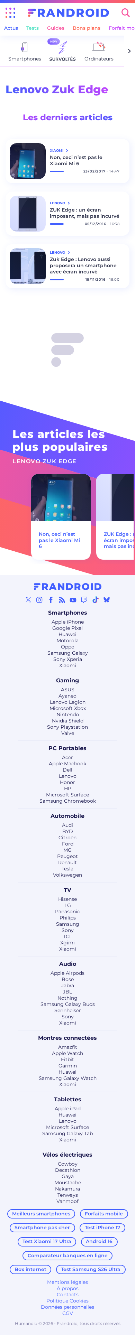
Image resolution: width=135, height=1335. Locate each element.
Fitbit (67, 1059)
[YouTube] (73, 600)
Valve (67, 733)
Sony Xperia (67, 659)
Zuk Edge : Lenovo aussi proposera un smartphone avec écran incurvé (83, 265)
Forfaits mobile (104, 1214)
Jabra (67, 985)
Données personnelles (67, 1307)
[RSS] (62, 600)
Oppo (67, 647)
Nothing (67, 998)
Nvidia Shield (67, 721)
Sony (68, 930)
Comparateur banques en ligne (68, 1255)
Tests (32, 28)
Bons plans (86, 28)
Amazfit (67, 1047)
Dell (67, 770)
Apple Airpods (67, 973)
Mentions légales (67, 1282)
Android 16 (99, 1241)
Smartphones (67, 612)
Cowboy (68, 1164)
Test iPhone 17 (102, 1227)
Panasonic (67, 911)
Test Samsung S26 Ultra (90, 1269)
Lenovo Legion (68, 702)
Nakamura (67, 1189)
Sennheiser (67, 1010)
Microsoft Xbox (68, 708)
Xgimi (67, 943)
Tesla (67, 869)
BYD (67, 831)
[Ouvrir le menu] (10, 13)
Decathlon (67, 1170)
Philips (68, 918)
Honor (67, 782)
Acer (67, 757)
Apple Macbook (67, 763)
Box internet (30, 1269)
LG (67, 905)
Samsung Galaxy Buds (67, 1004)
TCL (67, 936)
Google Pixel (67, 628)
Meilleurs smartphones (41, 1214)
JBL (67, 992)
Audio (67, 964)
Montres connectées (67, 1038)
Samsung (67, 924)
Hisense (67, 899)
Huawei (67, 634)
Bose (68, 979)
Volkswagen (67, 875)
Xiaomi (67, 665)
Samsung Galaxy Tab (67, 1133)
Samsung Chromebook (67, 801)
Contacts (68, 1294)
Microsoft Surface (67, 795)
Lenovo (67, 776)
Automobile (67, 816)
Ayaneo (67, 696)
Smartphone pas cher (42, 1227)
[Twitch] (84, 600)
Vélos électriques (67, 1154)
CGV (67, 1313)
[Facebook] (51, 600)
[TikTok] (95, 600)
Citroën (67, 837)
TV (67, 890)
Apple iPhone (68, 622)
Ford (67, 844)
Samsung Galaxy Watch (68, 1078)
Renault (67, 862)
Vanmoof (67, 1201)
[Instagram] (39, 600)
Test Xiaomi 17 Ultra (46, 1241)
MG (67, 850)
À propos (68, 1288)
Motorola (67, 640)
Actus (11, 28)
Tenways (67, 1195)
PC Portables (67, 748)
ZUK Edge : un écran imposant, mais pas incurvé (84, 213)
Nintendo (67, 714)
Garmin (67, 1066)
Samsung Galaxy (67, 653)
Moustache (67, 1182)
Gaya (68, 1176)
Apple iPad (68, 1108)
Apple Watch (67, 1053)
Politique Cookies (67, 1301)
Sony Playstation (67, 727)
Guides (55, 28)
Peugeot (67, 856)
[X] (28, 600)
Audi (67, 825)
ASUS (67, 690)
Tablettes (67, 1099)
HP (67, 788)
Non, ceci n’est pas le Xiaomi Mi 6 (76, 160)
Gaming (67, 680)
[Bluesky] (106, 600)
